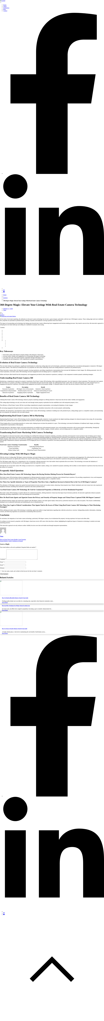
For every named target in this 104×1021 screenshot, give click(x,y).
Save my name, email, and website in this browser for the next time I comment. (22, 571)
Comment (3, 559)
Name (2, 562)
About (4, 6)
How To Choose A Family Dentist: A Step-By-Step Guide (14, 628)
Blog (4, 9)
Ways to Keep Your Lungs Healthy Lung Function (13, 539)
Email (2, 565)
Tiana (4, 310)
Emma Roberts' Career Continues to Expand (11, 541)
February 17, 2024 (8, 308)
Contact (5, 10)
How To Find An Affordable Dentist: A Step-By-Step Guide (15, 597)
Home (4, 5)
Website (2, 568)
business (5, 297)
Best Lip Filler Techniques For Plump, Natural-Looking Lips (16, 605)
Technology (6, 8)
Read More (5, 602)
